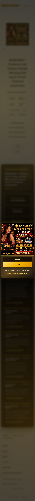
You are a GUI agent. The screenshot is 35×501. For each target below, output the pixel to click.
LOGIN (17, 259)
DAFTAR (17, 264)
